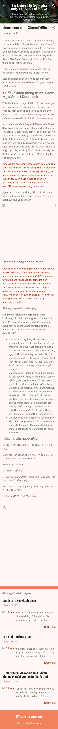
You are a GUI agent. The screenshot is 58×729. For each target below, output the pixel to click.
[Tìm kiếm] (54, 6)
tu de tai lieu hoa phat (16, 637)
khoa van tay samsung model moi (26, 186)
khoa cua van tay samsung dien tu (26, 167)
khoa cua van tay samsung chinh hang (26, 175)
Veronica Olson (37, 723)
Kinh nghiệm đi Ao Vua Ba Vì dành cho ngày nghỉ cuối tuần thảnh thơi (25, 674)
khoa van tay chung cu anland (24, 294)
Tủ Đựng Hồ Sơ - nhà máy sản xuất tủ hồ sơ (29, 7)
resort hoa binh (15, 302)
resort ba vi (25, 298)
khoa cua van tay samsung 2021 (25, 276)
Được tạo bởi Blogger (31, 716)
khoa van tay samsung (13, 164)
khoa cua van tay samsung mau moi (20, 268)
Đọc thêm (50, 627)
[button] (54, 28)
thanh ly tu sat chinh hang (19, 600)
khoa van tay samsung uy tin (21, 283)
